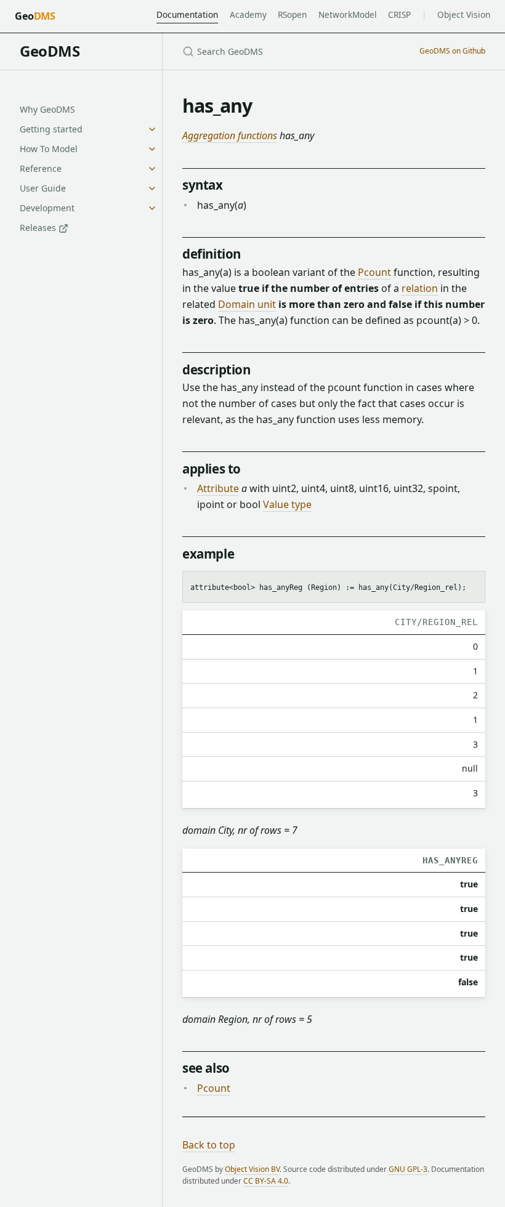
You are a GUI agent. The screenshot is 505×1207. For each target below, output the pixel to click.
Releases (39, 227)
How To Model (49, 149)
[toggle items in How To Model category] (152, 149)
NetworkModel (347, 14)
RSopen (292, 14)
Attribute (218, 488)
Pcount (374, 272)
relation (420, 288)
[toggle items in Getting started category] (152, 129)
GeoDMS (49, 51)
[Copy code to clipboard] (470, 585)
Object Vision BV (252, 1169)
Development (47, 208)
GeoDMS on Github (452, 51)
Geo (35, 16)
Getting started (51, 129)
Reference (41, 168)
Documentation (187, 14)
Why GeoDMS (47, 109)
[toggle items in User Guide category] (152, 188)
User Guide (43, 188)
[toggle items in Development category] (152, 208)
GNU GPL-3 (408, 1169)
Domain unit (247, 304)
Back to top (208, 1145)
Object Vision (463, 14)
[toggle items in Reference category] (152, 169)
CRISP (399, 14)
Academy (248, 14)
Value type (287, 504)
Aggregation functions (229, 135)
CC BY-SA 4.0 (265, 1181)
